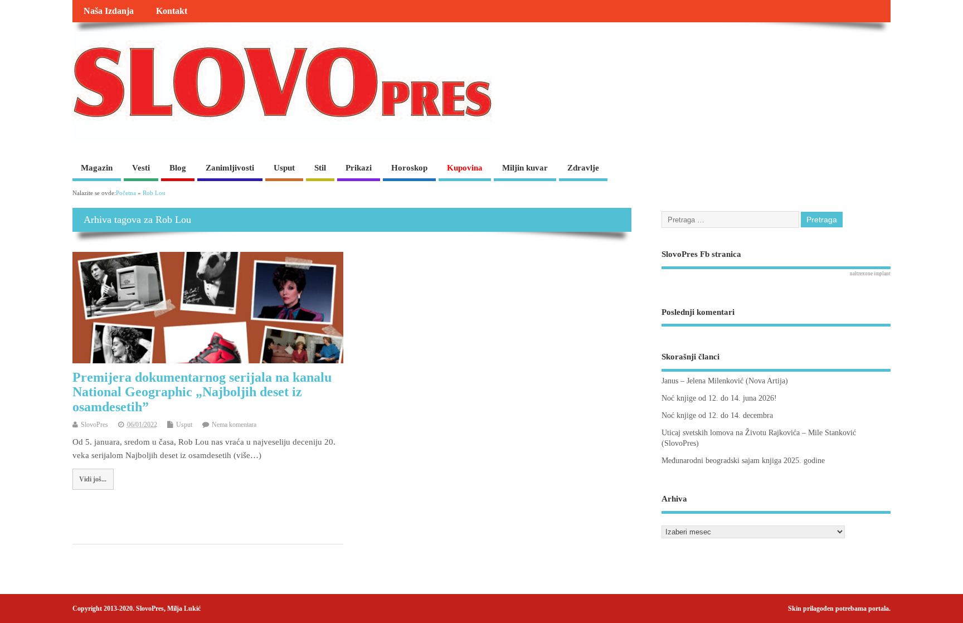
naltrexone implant (870, 273)
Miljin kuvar (525, 167)
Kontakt (171, 11)
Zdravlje (583, 167)
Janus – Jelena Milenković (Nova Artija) (725, 381)
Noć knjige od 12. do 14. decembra (717, 415)
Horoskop (409, 167)
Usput (284, 167)
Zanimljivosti (230, 167)
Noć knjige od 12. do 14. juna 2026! (719, 398)
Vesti (141, 167)
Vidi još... (92, 479)
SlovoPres (94, 425)
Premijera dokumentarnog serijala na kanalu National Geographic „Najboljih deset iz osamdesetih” (202, 392)
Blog (177, 167)
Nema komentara (234, 425)
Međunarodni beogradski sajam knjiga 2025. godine (743, 460)
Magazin (97, 167)
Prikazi (359, 167)
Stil (320, 167)
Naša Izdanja (109, 11)
